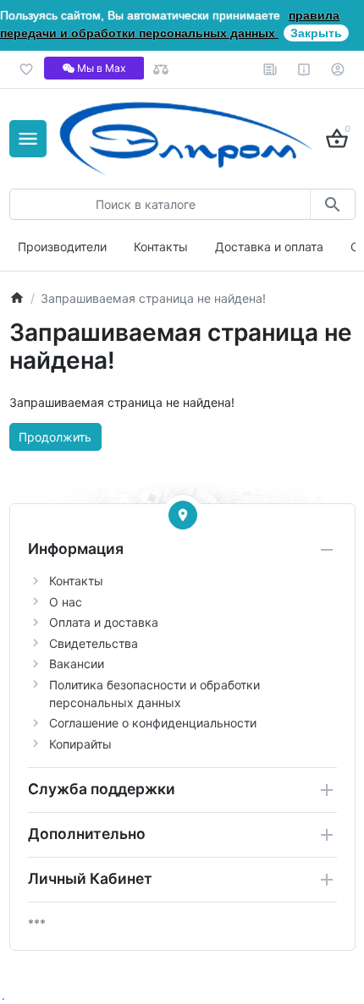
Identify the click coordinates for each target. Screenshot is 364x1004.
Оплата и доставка (103, 622)
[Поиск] (332, 204)
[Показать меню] (28, 138)
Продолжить (55, 437)
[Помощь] (304, 69)
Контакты (161, 246)
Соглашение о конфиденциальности (152, 723)
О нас (65, 602)
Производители (62, 246)
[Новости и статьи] (270, 69)
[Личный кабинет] (338, 69)
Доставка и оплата (269, 246)
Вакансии (76, 663)
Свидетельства (93, 643)
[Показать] (182, 515)
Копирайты (80, 744)
